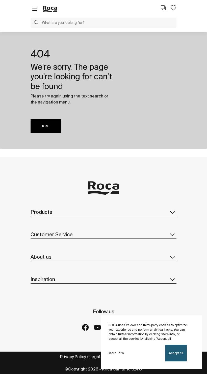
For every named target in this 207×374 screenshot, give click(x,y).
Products (41, 212)
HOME (46, 126)
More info (116, 353)
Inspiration (43, 279)
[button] (36, 23)
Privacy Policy (73, 356)
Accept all (176, 353)
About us (41, 257)
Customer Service (52, 234)
